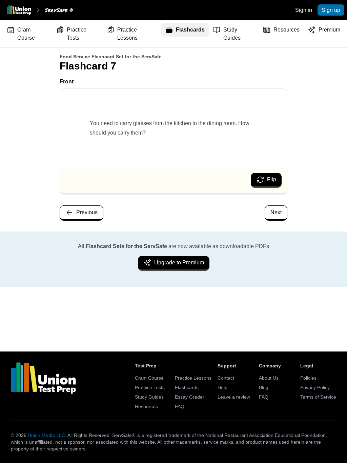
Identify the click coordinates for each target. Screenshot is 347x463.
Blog (263, 387)
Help (222, 387)
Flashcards (190, 30)
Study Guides (232, 34)
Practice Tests (76, 34)
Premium (329, 30)
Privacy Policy (315, 387)
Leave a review (234, 397)
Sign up (331, 10)
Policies (308, 378)
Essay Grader (189, 397)
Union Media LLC (46, 435)
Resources (286, 30)
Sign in (303, 10)
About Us (269, 378)
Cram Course (26, 34)
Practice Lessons (127, 34)
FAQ (179, 406)
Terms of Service (318, 397)
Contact (226, 378)
